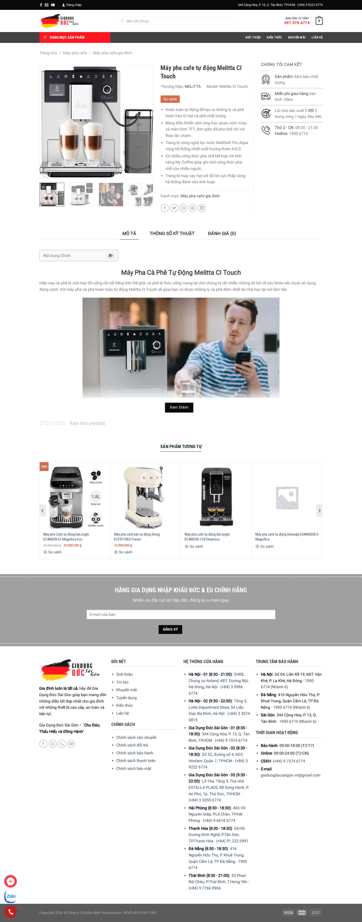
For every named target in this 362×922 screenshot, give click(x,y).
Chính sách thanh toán (136, 760)
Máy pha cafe (75, 53)
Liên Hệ (317, 37)
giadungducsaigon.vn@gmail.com (290, 775)
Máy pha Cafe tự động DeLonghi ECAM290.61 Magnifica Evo (66, 537)
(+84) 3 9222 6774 (310, 5)
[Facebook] (41, 5)
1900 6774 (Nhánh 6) (291, 707)
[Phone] (10, 912)
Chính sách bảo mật (133, 768)
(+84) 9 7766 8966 (205, 888)
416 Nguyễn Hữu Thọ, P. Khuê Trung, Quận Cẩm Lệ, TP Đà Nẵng (216, 855)
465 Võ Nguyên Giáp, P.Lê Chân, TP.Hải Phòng (217, 814)
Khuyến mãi (126, 689)
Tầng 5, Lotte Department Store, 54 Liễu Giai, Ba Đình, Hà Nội (218, 707)
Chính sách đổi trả (132, 745)
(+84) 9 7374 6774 (231, 740)
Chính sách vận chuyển (136, 737)
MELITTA (193, 86)
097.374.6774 (297, 23)
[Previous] (48, 122)
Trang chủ (48, 53)
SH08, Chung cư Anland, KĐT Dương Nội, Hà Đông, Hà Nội (218, 680)
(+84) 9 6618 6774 (219, 820)
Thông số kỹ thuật (172, 233)
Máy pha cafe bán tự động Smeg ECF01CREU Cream (137, 537)
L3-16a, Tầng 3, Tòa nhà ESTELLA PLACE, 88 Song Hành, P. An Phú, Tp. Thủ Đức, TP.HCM (219, 787)
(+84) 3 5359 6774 (205, 800)
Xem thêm (179, 407)
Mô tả (129, 233)
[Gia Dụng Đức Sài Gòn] (59, 21)
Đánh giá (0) (222, 233)
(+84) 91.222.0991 (232, 841)
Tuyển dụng (126, 697)
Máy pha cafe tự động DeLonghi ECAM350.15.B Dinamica (207, 537)
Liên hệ (122, 713)
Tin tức (122, 682)
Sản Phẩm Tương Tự (181, 446)
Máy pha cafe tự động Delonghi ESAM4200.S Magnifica (286, 537)
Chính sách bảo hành (134, 753)
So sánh (170, 99)
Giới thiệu (124, 674)
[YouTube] (53, 5)
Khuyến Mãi (297, 37)
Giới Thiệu (253, 37)
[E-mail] (46, 5)
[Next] (144, 122)
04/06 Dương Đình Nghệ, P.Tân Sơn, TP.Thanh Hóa (217, 834)
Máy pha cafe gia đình (112, 53)
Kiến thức (274, 37)
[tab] (129, 234)
